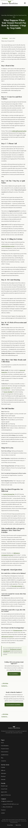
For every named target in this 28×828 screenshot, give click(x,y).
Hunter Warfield (8, 392)
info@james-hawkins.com (7, 801)
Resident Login (4, 786)
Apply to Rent (4, 792)
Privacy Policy (10, 825)
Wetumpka (3, 773)
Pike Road (3, 776)
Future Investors (4, 751)
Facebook (3, 810)
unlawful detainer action (8, 246)
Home (2, 15)
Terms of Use (18, 825)
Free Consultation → (14, 673)
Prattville (3, 767)
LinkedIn (3, 813)
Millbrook (3, 770)
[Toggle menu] (24, 3)
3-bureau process (17, 630)
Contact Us (3, 760)
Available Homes (4, 754)
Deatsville (3, 779)
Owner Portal (4, 789)
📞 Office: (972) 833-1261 (6, 807)
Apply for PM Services (6, 795)
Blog (5, 15)
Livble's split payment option (19, 131)
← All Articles (4, 683)
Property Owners (5, 748)
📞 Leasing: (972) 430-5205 (10, 804)
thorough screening (16, 586)
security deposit (5, 388)
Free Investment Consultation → (14, 704)
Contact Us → (4, 685)
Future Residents (4, 745)
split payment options (7, 636)
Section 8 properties (8, 494)
